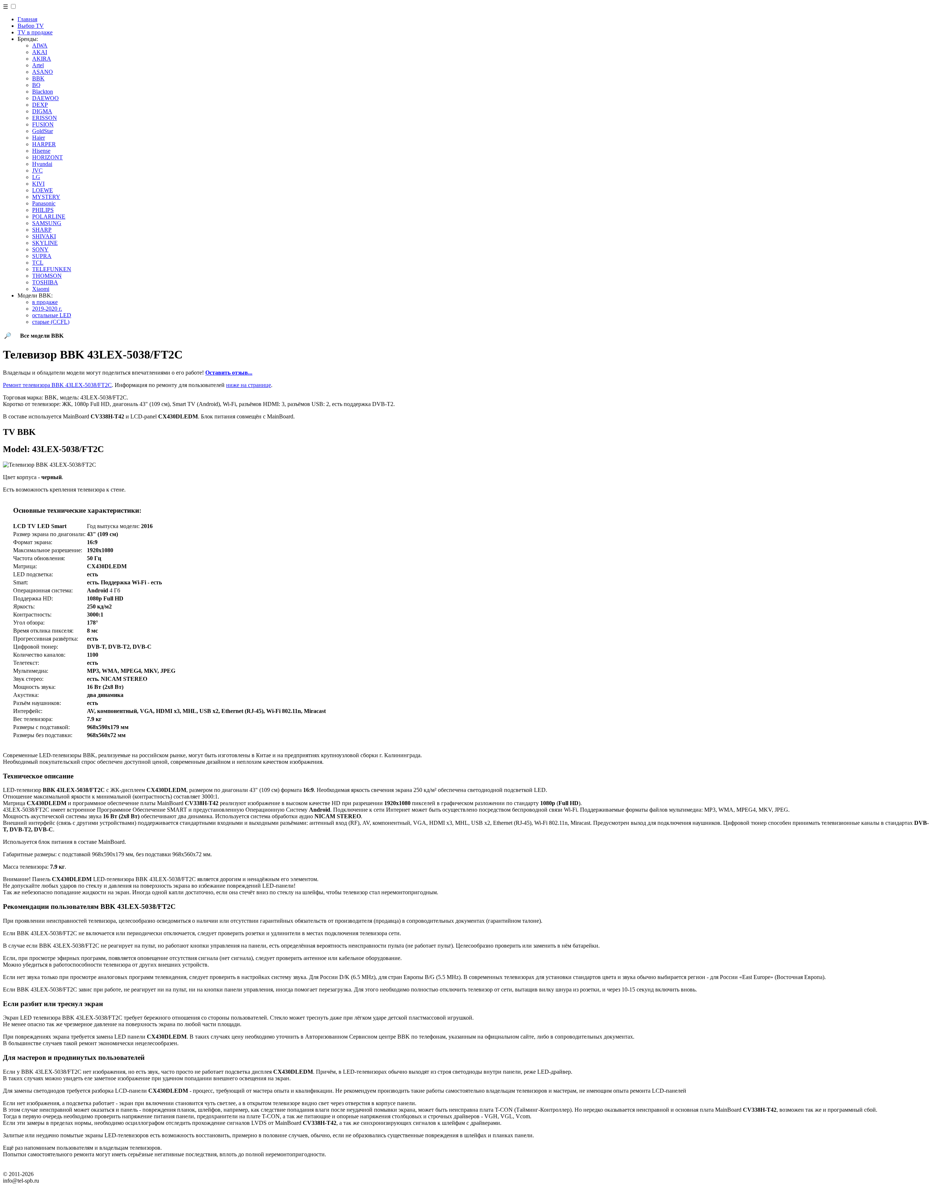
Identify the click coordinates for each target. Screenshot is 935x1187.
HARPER (44, 144)
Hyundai (42, 164)
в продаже (45, 302)
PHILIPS (43, 210)
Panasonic (44, 203)
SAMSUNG (46, 223)
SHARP (41, 230)
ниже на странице (248, 385)
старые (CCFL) (50, 322)
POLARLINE (48, 216)
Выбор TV (31, 26)
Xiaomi (40, 289)
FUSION (43, 124)
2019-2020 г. (47, 309)
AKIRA (41, 59)
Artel (38, 65)
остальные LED (51, 315)
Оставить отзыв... (228, 372)
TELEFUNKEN (51, 269)
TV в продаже (35, 32)
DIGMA (42, 111)
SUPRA (41, 256)
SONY (40, 249)
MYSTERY (46, 197)
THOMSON (47, 276)
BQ (36, 85)
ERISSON (44, 118)
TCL (37, 262)
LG (36, 177)
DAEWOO (45, 98)
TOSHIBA (45, 282)
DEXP (40, 105)
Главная (27, 19)
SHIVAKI (44, 236)
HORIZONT (47, 157)
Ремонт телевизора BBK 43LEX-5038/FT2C (57, 385)
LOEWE (42, 190)
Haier (38, 137)
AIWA (39, 45)
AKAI (39, 52)
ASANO (42, 72)
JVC (37, 170)
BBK (38, 78)
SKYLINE (45, 243)
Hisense (41, 151)
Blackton (42, 91)
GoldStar (42, 131)
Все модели (42, 336)
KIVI (38, 184)
